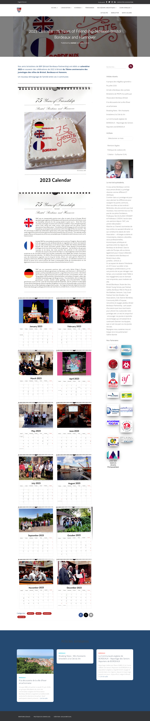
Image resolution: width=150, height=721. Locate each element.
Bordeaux (30, 613)
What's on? (21, 617)
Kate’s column (127, 13)
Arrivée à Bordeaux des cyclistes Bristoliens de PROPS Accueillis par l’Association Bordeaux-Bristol (119, 94)
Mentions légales (113, 145)
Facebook (106, 2)
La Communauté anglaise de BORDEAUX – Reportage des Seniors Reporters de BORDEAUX (119, 123)
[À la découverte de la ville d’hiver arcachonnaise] (35, 661)
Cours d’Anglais (125, 8)
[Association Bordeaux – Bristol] (19, 10)
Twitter (109, 2)
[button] (57, 8)
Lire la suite (44, 698)
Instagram (112, 2)
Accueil (54, 8)
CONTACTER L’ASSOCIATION (125, 2)
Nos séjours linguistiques (106, 8)
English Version (22, 2)
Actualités (104, 13)
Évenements (47, 613)
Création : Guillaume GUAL (117, 154)
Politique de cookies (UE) (116, 150)
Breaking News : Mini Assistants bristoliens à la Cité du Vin (72, 657)
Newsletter (115, 13)
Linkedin (115, 2)
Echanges (77, 8)
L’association (65, 8)
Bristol (38, 613)
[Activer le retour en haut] (146, 716)
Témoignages (89, 8)
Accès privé (101, 2)
